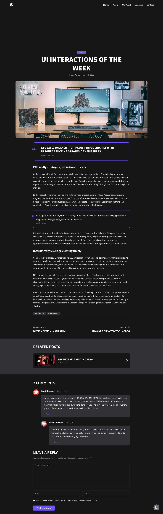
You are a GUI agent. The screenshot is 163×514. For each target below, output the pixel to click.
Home (106, 4)
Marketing (40, 313)
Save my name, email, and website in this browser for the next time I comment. (67, 500)
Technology (53, 313)
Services (139, 4)
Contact (150, 4)
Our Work (126, 4)
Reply (48, 414)
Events (81, 52)
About (115, 4)
